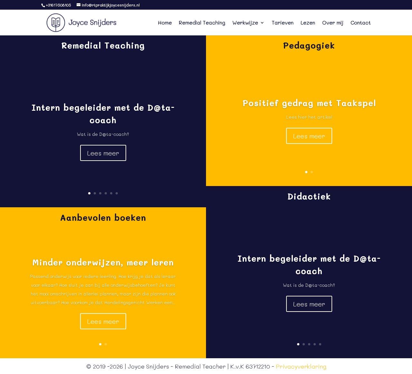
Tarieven (283, 23)
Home (165, 23)
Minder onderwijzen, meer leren (103, 262)
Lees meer (103, 153)
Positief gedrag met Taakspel (309, 103)
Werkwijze (245, 23)
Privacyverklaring (301, 366)
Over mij (332, 23)
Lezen (308, 23)
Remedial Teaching (202, 23)
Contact (361, 23)
